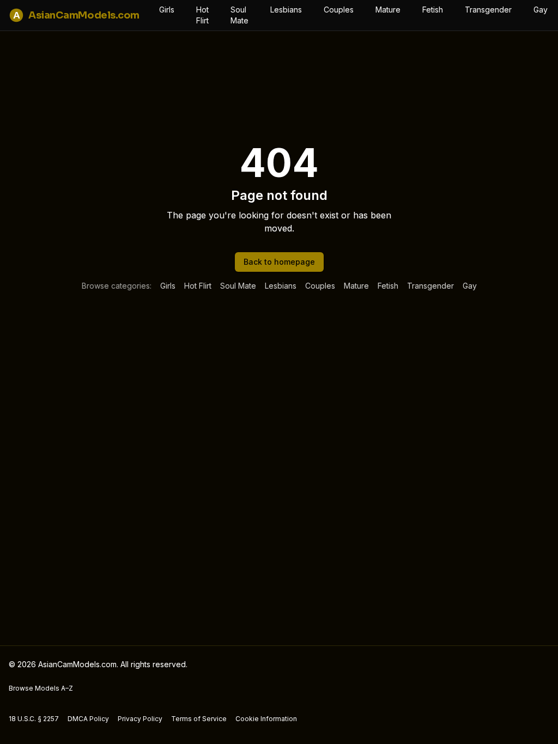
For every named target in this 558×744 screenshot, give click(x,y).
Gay (540, 9)
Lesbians (286, 9)
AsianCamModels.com (76, 15)
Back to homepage (279, 261)
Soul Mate (239, 15)
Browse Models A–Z (41, 688)
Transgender (488, 9)
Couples (339, 9)
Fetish (432, 9)
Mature (388, 9)
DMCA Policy (88, 719)
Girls (166, 9)
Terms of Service (199, 719)
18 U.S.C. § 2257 (34, 719)
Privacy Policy (140, 719)
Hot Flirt (202, 15)
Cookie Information (266, 719)
